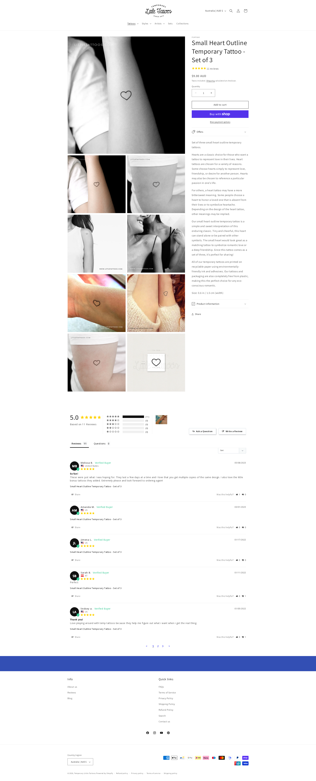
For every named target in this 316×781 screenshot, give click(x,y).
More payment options (220, 122)
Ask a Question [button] (204, 431)
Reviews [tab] (76, 443)
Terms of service (153, 773)
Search (162, 715)
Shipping (210, 80)
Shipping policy (170, 773)
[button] (132, 23)
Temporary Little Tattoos (85, 773)
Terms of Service (167, 692)
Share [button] (198, 314)
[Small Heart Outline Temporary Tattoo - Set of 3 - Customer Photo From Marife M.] (161, 419)
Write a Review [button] (234, 431)
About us (72, 686)
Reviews (71, 692)
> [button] (169, 646)
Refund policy (122, 773)
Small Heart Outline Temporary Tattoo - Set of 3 (95, 486)
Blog (69, 698)
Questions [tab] (99, 443)
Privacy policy (137, 773)
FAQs (161, 686)
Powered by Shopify (104, 773)
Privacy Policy (166, 698)
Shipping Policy (167, 704)
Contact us (164, 721)
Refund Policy (166, 709)
